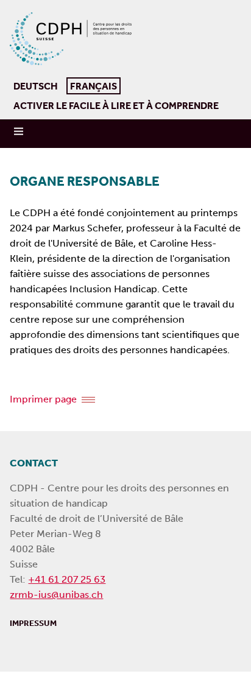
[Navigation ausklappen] (19, 131)
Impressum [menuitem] (33, 622)
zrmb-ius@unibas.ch (56, 594)
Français (91, 84)
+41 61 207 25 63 (66, 579)
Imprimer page (43, 399)
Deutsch (35, 86)
